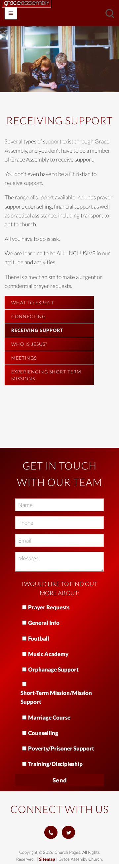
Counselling (43, 732)
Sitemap (47, 859)
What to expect (32, 302)
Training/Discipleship (55, 763)
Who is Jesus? (29, 344)
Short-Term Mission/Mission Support (56, 697)
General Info (44, 622)
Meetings (24, 358)
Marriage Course (49, 717)
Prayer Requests (48, 607)
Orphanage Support (53, 669)
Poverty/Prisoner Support (61, 748)
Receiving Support (37, 330)
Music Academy (48, 653)
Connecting (28, 316)
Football (38, 638)
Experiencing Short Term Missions (46, 375)
